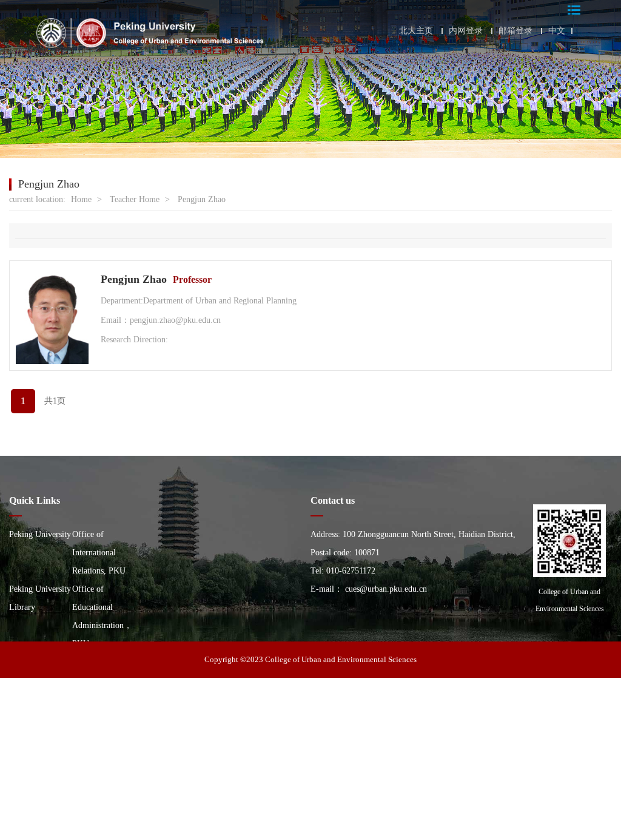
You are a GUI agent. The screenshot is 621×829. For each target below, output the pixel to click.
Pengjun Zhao (202, 199)
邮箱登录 (515, 31)
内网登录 (466, 31)
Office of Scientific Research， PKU (38, 680)
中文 (556, 31)
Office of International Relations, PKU (99, 552)
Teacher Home (134, 199)
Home (81, 199)
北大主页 (416, 31)
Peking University (40, 534)
